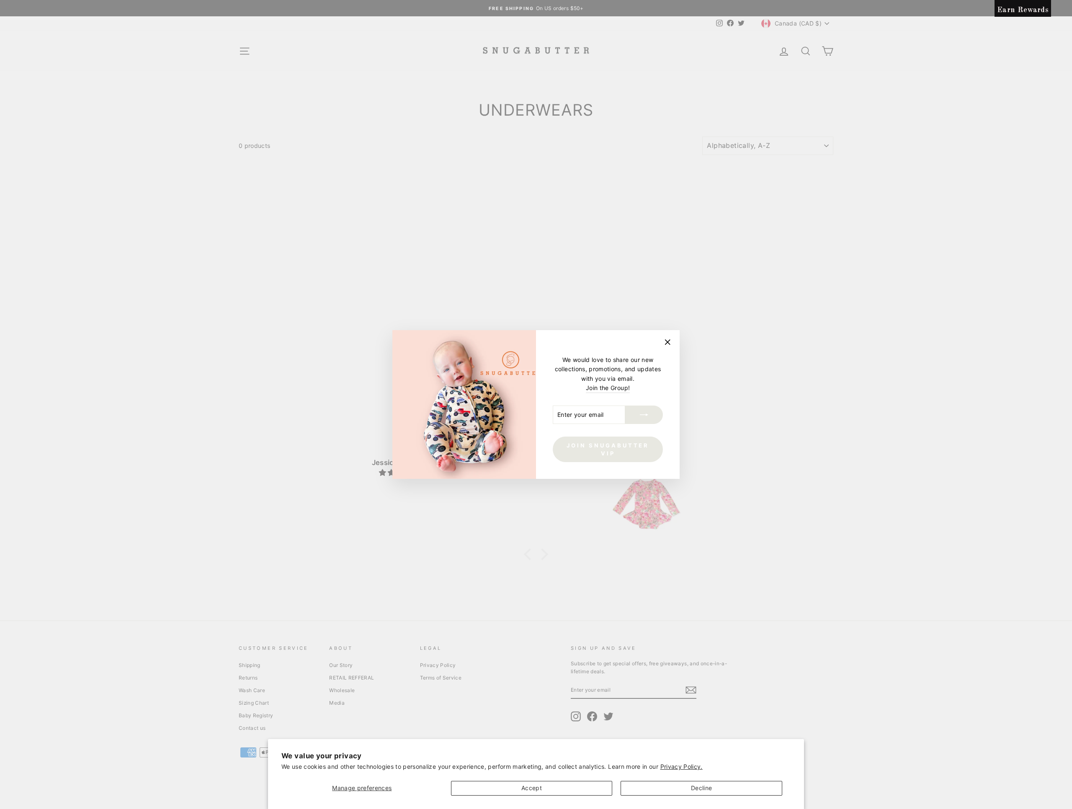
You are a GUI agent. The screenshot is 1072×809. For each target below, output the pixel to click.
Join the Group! (608, 387)
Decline (701, 787)
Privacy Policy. (681, 766)
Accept (531, 787)
